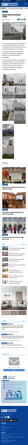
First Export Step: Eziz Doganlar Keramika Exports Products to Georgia (16, 260)
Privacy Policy (4, 429)
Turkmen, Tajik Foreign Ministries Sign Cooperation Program (16, 276)
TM (21, 0)
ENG (18, 0)
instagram (5, 417)
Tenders (4, 321)
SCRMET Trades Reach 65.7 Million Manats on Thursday (17, 265)
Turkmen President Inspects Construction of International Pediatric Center (17, 249)
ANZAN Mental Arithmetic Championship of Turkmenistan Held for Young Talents (17, 254)
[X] (18, 19)
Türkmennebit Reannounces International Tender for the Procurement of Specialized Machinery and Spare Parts (12, 337)
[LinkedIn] (19, 19)
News (3, 244)
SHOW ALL (24, 243)
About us (3, 425)
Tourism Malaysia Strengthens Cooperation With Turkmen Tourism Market (13, 213)
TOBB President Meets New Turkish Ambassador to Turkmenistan (15, 282)
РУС (24, 0)
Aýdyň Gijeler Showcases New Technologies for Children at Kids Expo (16, 271)
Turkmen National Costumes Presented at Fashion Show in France (13, 238)
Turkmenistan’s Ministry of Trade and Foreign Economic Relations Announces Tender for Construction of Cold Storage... (12, 327)
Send (14, 370)
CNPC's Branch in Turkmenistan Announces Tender (11, 345)
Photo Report (5, 11)
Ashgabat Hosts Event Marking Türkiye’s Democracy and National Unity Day (13, 188)
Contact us (3, 430)
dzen (8, 417)
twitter (2, 417)
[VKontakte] (21, 19)
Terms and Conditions (5, 427)
